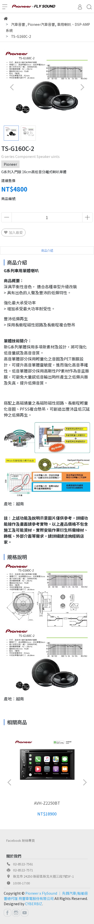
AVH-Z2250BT (47, 802)
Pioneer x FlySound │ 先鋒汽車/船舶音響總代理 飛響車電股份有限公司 (46, 896)
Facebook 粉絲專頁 (20, 840)
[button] (82, 87)
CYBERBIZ (33, 903)
